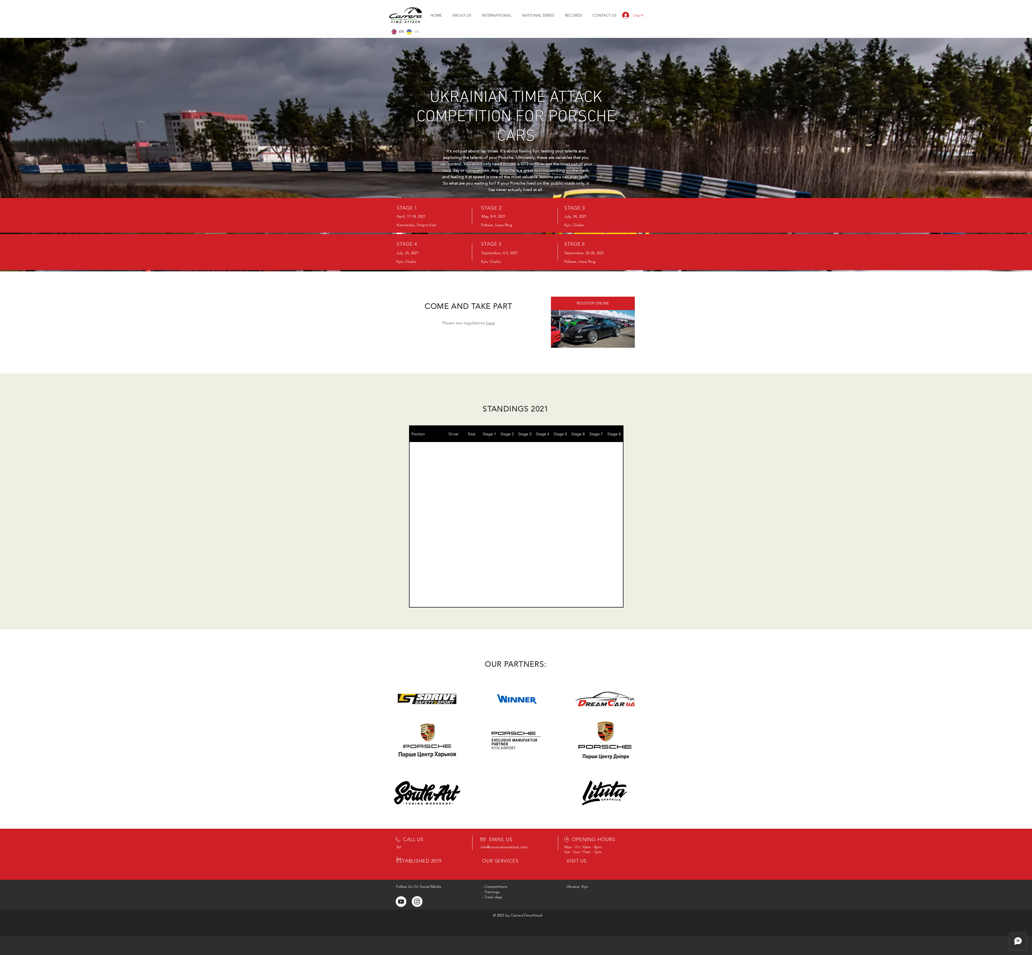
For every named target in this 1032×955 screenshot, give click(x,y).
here (490, 322)
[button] (538, 15)
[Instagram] (417, 901)
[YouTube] (401, 901)
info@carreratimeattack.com (504, 847)
